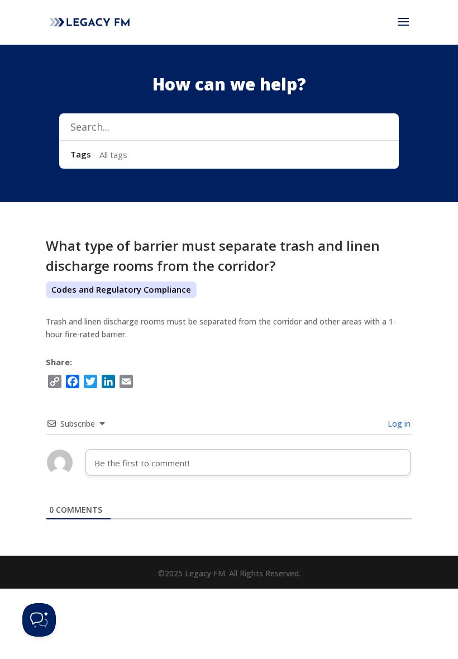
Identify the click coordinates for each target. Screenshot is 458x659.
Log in (398, 423)
